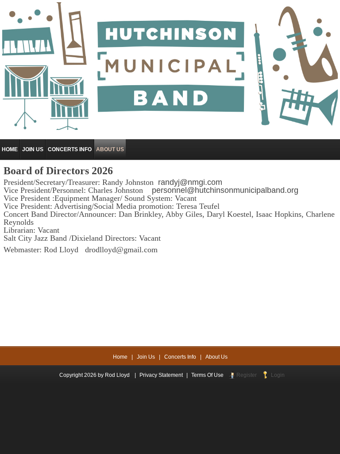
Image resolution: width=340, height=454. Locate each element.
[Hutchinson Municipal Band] (170, 66)
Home (120, 357)
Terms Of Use (207, 375)
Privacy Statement (161, 375)
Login (278, 375)
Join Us (146, 357)
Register (246, 375)
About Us (216, 357)
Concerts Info (180, 357)
